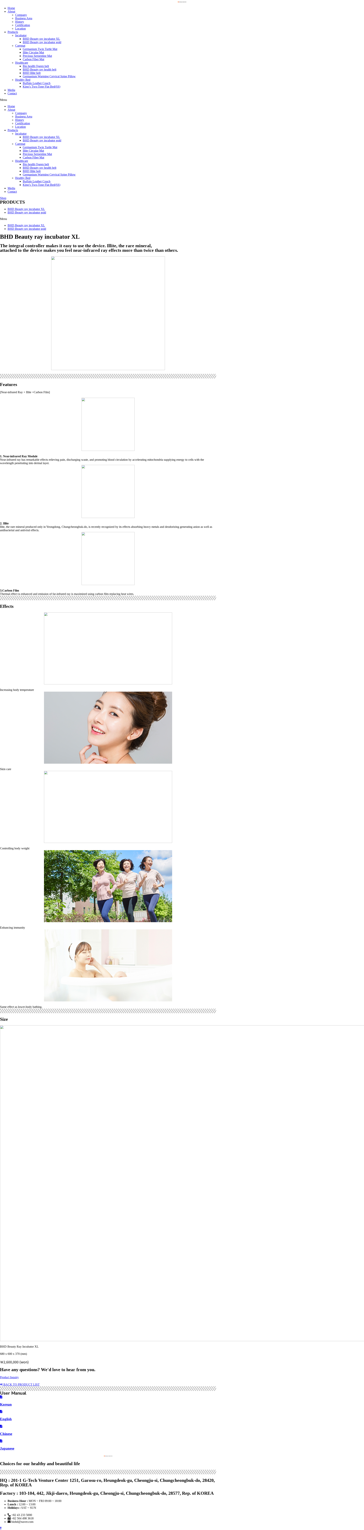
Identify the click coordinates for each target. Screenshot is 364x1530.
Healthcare (21, 62)
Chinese (6, 1434)
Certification (22, 25)
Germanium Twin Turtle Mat (40, 49)
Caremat (20, 45)
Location (20, 28)
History (19, 21)
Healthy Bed (22, 79)
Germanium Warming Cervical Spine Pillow (49, 76)
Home (11, 8)
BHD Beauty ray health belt (39, 69)
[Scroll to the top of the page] (1, 1528)
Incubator (21, 35)
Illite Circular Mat (33, 52)
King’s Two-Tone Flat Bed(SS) (41, 86)
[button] (182, 100)
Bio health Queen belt (36, 66)
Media (11, 90)
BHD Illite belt (32, 73)
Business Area (23, 18)
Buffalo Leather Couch (36, 83)
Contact (12, 93)
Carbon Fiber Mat (33, 59)
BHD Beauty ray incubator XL (41, 38)
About (11, 11)
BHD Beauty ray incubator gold (42, 42)
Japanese (7, 1448)
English (6, 1419)
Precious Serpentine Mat (37, 55)
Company (21, 14)
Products (13, 32)
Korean (6, 1404)
